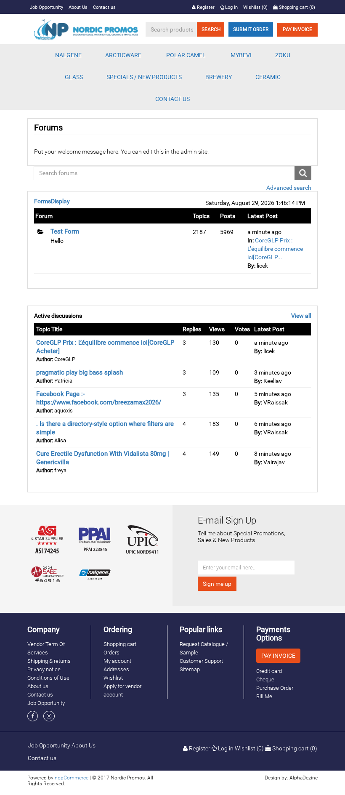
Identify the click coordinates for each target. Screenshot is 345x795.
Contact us (104, 7)
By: (251, 265)
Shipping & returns (49, 661)
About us (37, 686)
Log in (231, 7)
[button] (68, 55)
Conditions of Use (48, 678)
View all (301, 315)
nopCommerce (71, 778)
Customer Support (201, 661)
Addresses (116, 669)
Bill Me (264, 696)
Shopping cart (120, 644)
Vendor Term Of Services (46, 648)
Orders (111, 652)
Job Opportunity (46, 7)
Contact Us (172, 99)
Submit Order (250, 29)
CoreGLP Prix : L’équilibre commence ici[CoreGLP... (275, 249)
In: (250, 240)
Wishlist (113, 678)
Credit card (269, 671)
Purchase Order (274, 688)
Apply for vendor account (122, 690)
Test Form (64, 231)
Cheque (265, 679)
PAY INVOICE (297, 29)
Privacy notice (44, 669)
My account (117, 661)
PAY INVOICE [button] (278, 655)
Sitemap (190, 669)
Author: (44, 359)
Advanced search (288, 187)
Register (205, 7)
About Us (78, 7)
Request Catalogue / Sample (204, 648)
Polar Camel (186, 55)
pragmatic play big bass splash (79, 372)
